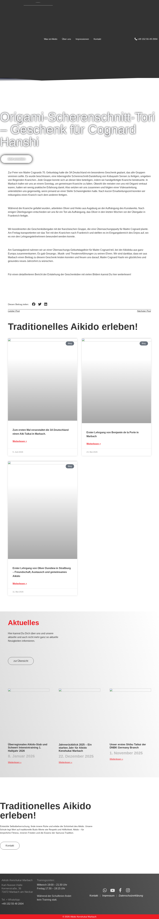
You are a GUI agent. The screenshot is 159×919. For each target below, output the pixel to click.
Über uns (66, 39)
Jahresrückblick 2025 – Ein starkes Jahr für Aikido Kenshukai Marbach (75, 747)
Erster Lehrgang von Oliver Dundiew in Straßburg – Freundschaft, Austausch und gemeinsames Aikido (42, 572)
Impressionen (82, 39)
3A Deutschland (78, 172)
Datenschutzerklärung (131, 895)
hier (115, 274)
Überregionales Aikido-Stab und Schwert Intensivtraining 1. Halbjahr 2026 (27, 747)
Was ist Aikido (50, 39)
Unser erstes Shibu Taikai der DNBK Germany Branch (128, 746)
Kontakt (97, 39)
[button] (34, 304)
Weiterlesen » (20, 441)
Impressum (108, 895)
